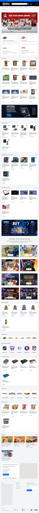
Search (17, 484)
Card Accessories (20, 7)
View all (36, 58)
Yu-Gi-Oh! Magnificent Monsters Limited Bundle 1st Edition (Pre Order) (32, 97)
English (3, 508)
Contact (15, 9)
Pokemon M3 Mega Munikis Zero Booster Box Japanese (32, 313)
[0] (36, 3)
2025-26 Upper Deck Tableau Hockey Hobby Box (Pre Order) (14, 198)
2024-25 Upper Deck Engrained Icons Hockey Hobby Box (14, 367)
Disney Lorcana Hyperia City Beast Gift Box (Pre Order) (24, 412)
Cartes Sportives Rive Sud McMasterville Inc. (9, 478)
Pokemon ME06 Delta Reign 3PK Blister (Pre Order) (33, 69)
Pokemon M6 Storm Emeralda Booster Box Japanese (5, 313)
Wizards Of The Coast (5, 163)
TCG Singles (25, 7)
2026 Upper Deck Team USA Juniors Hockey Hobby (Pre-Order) (32, 198)
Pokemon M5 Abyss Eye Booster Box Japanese (14, 313)
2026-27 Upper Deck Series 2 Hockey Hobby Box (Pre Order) (24, 97)
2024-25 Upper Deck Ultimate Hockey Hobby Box (32, 367)
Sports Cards (6, 7)
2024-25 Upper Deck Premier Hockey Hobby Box (23, 367)
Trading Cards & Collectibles (12, 7)
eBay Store (35, 7)
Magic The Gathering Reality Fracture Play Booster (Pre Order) (15, 165)
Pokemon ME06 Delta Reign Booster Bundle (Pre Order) (15, 83)
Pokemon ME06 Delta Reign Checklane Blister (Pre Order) (24, 69)
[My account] (35, 3)
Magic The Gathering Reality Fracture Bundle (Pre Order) (24, 165)
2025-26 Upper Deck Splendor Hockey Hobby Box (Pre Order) (5, 198)
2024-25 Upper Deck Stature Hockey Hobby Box (5, 381)
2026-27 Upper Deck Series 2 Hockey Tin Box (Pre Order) (15, 97)
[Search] (28, 4)
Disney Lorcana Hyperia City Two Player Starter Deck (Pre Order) (6, 427)
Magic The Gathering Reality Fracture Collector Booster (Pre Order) (6, 165)
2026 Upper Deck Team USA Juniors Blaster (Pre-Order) (23, 198)
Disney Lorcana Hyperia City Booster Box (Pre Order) (6, 412)
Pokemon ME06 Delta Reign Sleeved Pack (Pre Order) (6, 69)
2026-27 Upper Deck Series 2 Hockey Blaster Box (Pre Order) (6, 97)
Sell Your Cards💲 (4, 9)
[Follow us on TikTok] (17, 510)
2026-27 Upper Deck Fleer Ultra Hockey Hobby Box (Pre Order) (32, 83)
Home (2, 7)
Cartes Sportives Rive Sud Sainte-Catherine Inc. (10, 464)
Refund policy (18, 485)
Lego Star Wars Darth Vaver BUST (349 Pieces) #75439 (33, 133)
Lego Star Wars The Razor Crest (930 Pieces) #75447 (14, 133)
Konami (30, 95)
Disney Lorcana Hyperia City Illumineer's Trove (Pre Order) (15, 413)
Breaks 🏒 (8, 9)
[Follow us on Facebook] (14, 510)
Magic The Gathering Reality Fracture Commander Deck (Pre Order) (33, 165)
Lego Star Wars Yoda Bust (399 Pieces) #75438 (5, 147)
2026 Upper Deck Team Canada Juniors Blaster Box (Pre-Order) (5, 212)
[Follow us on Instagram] (15, 510)
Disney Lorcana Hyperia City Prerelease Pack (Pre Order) (33, 412)
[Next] (37, 348)
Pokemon (3, 67)
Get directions (6, 474)
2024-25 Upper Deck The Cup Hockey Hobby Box (5, 367)
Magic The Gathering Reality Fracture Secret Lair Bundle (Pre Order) (6, 180)
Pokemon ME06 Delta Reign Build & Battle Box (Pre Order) (15, 69)
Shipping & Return (18, 488)
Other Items (30, 7)
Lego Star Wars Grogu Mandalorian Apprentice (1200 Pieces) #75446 (23, 133)
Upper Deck (30, 81)
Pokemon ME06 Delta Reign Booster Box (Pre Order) (24, 83)
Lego (3, 131)
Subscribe (29, 490)
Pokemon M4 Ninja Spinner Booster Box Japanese (23, 313)
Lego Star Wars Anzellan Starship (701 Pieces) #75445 (5, 133)
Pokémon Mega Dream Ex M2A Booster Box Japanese (5, 327)
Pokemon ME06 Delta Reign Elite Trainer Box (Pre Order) (6, 83)
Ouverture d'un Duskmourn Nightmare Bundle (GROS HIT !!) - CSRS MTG (31, 445)
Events (11, 9)
